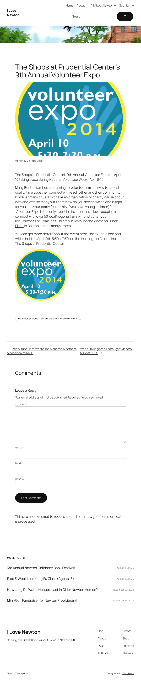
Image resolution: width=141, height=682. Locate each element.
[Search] (125, 16)
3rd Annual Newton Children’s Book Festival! (41, 568)
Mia (28, 160)
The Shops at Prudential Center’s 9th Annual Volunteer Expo (49, 318)
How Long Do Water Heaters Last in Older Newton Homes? (52, 590)
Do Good (37, 160)
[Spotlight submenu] (133, 5)
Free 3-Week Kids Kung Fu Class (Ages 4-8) (40, 579)
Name (19, 447)
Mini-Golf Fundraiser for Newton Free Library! (42, 600)
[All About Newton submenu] (115, 5)
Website (19, 479)
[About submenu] (86, 5)
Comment (21, 404)
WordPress (128, 673)
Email (18, 463)
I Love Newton (13, 13)
